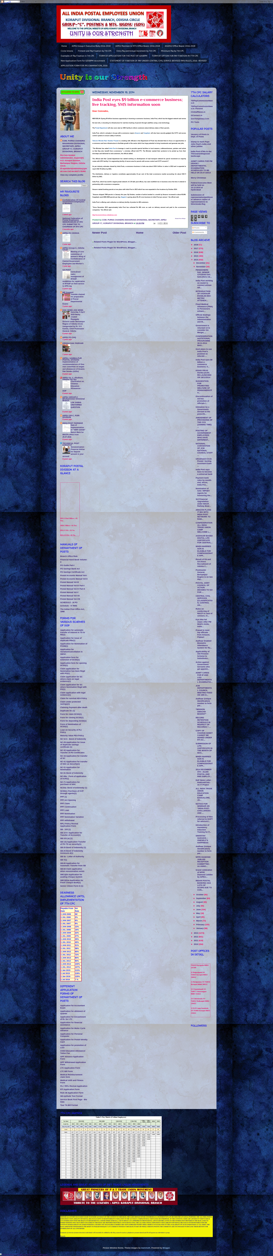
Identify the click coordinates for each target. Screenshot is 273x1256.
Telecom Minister (98, 141)
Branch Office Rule (69, 556)
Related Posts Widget (180, 218)
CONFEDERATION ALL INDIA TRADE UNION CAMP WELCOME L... (204, 527)
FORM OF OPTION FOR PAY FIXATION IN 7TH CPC (175, 55)
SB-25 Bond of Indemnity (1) (73, 847)
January (200, 928)
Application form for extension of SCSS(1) (70, 658)
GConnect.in (196, 115)
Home (64, 46)
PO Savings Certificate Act (72, 572)
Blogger (166, 1248)
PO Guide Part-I (67, 565)
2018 (196, 245)
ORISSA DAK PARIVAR (72, 343)
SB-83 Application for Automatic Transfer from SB (73, 864)
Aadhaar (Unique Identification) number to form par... (203, 702)
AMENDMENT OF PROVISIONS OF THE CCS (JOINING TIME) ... (204, 422)
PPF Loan (64, 810)
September (201, 898)
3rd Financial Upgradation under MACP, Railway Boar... (203, 502)
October (200, 895)
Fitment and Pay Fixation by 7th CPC (95, 50)
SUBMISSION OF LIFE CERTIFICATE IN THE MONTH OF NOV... (204, 748)
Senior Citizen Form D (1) (71, 886)
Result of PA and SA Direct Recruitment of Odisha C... (203, 562)
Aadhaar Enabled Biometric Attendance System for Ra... (204, 644)
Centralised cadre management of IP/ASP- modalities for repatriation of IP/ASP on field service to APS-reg (73, 279)
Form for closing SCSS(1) (71, 717)
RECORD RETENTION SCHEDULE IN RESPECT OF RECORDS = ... (203, 722)
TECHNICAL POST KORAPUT (70, 444)
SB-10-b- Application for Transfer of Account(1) (71, 834)
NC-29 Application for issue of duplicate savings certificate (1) (72, 744)
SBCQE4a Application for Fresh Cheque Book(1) (71, 881)
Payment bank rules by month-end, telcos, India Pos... (204, 481)
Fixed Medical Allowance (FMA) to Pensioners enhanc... (204, 307)
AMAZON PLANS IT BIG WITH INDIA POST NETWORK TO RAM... (203, 514)
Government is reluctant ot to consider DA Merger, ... (203, 329)
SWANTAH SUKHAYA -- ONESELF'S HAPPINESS (202, 839)
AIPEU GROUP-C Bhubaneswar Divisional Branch (73, 399)
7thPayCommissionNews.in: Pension (202, 107)
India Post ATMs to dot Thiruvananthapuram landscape (201, 153)
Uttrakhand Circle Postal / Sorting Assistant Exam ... (204, 462)
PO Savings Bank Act (70, 569)
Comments (199, 232)
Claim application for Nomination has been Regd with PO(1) (72, 671)
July (198, 906)
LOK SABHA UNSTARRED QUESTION (76, 404)
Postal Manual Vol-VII (70, 596)
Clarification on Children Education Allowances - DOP (73, 386)
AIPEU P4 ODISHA (70, 233)
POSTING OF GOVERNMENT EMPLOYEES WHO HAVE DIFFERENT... (203, 435)
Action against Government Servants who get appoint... (203, 665)
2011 (196, 940)
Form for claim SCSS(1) (71, 714)
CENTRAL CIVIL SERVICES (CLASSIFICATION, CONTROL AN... (204, 600)
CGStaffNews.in (198, 112)
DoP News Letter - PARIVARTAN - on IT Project (204, 782)
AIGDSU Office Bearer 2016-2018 (180, 46)
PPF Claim (65, 803)
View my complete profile (71, 175)
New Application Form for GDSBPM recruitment (83, 60)
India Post (112, 148)
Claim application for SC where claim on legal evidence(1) (71, 679)
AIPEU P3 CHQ (69, 337)
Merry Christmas (198, 178)
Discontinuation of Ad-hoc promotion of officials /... (204, 399)
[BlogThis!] (161, 223)
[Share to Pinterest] (167, 223)
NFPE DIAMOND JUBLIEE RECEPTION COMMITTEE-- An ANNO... (203, 861)
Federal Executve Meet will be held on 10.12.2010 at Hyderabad (201, 186)
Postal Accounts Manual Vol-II (73, 579)
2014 (196, 260)
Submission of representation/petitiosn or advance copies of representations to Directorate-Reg (202, 199)
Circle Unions (67, 50)
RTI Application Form (70, 1089)
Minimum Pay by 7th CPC (172, 50)
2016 (196, 252)
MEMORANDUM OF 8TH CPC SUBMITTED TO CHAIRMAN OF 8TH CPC (72, 224)
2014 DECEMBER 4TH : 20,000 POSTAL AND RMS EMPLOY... (204, 772)
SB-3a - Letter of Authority (72, 856)
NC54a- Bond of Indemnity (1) (73, 788)
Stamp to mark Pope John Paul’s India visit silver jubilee (201, 144)
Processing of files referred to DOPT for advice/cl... (204, 819)
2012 (196, 937)
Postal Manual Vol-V (69, 592)
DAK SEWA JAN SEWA (72, 310)
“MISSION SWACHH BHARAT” (201, 711)
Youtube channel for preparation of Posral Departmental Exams (73, 299)
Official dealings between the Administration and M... (203, 318)
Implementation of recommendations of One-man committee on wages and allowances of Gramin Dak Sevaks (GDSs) (73, 366)
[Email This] (159, 223)
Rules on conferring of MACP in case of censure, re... (204, 612)
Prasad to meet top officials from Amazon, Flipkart (203, 633)
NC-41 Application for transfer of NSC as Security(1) (73, 763)
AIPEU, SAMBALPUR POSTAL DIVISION (72, 359)
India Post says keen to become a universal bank (204, 471)
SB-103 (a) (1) (66, 838)
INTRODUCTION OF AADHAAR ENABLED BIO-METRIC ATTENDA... (203, 296)
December (201, 263)
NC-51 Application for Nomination (70, 768)
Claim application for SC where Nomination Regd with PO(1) (73, 687)
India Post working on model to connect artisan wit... (204, 284)
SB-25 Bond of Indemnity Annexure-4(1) (71, 852)
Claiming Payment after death (73, 707)
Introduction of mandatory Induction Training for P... (203, 828)
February (200, 925)
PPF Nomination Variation (72, 817)
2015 (196, 256)
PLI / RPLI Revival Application (73, 1086)
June (198, 909)
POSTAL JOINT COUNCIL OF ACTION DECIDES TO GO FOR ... (204, 587)
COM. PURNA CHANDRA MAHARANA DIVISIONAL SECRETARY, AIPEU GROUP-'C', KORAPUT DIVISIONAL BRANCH (73, 146)
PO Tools (195, 122)
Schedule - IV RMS (68, 606)
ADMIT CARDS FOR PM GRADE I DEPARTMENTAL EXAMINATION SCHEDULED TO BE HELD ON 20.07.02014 (201, 167)
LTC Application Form (70, 1068)
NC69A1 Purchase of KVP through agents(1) (72, 792)
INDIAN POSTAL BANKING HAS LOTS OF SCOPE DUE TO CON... (204, 885)
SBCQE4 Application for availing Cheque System (71, 875)
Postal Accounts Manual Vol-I (73, 575)
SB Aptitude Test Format (71, 1096)
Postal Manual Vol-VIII (70, 599)
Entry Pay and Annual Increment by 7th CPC (136, 50)
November (201, 267)
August (199, 902)
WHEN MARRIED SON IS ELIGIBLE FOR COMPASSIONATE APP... (204, 551)
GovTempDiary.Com (200, 119)
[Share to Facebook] (165, 223)
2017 (196, 248)
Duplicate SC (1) (67, 711)
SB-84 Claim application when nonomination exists (72, 870)
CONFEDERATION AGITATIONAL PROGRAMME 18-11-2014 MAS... (204, 340)
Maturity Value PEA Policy (72, 736)
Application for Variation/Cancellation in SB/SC (71, 651)
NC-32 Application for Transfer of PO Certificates (72, 751)
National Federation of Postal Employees (72, 219)
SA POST (66, 270)
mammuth (145, 1248)
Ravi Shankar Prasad (111, 141)
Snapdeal (147, 133)
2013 (196, 933)
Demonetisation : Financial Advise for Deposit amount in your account (73, 451)
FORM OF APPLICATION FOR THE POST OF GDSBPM (123, 55)
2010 (196, 944)
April (198, 917)
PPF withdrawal (67, 820)
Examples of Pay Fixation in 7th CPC (77, 55)
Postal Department (101, 128)
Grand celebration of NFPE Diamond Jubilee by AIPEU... (204, 873)
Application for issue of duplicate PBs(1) (71, 639)
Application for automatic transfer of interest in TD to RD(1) (72, 632)
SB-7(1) (63, 860)
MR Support (67, 292)
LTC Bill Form (66, 1071)
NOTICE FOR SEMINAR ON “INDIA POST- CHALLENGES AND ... (203, 808)
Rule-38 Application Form (71, 1093)
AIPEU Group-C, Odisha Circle (73, 249)
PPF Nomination (67, 814)
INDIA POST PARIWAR (72, 423)
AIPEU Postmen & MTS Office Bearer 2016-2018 (137, 46)
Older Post (179, 232)
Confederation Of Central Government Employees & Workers (73, 201)
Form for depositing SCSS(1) (73, 721)
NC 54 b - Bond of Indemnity (73, 739)
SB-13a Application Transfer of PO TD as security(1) (73, 843)
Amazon (137, 133)
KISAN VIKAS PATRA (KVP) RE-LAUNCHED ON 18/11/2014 (203, 373)
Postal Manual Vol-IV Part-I (72, 586)
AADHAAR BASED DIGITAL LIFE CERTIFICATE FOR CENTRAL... (204, 539)
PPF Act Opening (68, 800)
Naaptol (123, 197)
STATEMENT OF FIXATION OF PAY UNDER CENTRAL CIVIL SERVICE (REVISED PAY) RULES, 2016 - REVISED (158, 60)
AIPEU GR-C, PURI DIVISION (70, 416)
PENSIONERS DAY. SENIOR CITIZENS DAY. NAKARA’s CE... (204, 273)
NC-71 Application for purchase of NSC (70, 783)
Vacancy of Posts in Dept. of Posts (200, 135)
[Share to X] (163, 223)
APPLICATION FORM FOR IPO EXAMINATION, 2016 (84, 65)
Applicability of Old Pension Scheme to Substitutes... (202, 655)
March (199, 921)
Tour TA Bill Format (69, 1105)
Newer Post (99, 232)
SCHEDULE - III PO (68, 602)
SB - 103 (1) (65, 829)
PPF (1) (63, 797)
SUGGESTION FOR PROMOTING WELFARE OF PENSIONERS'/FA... (204, 387)
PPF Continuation (68, 807)
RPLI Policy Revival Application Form (69, 825)
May (198, 913)
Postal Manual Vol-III (69, 582)
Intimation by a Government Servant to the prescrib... (203, 410)
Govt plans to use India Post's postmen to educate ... (204, 352)
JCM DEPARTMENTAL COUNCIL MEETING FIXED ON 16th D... (204, 690)
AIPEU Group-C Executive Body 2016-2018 (91, 46)
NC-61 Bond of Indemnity (71, 773)
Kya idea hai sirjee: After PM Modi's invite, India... (203, 623)
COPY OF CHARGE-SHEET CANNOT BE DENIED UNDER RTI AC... (204, 735)
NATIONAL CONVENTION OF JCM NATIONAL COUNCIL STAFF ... (204, 449)
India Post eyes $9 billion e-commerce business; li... (204, 363)
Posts (196, 228)
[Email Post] (154, 223)
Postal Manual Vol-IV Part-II (72, 589)
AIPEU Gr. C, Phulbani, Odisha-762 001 (72, 378)
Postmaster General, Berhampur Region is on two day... (204, 574)
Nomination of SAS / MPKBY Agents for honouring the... (204, 492)
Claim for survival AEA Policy (73, 698)
